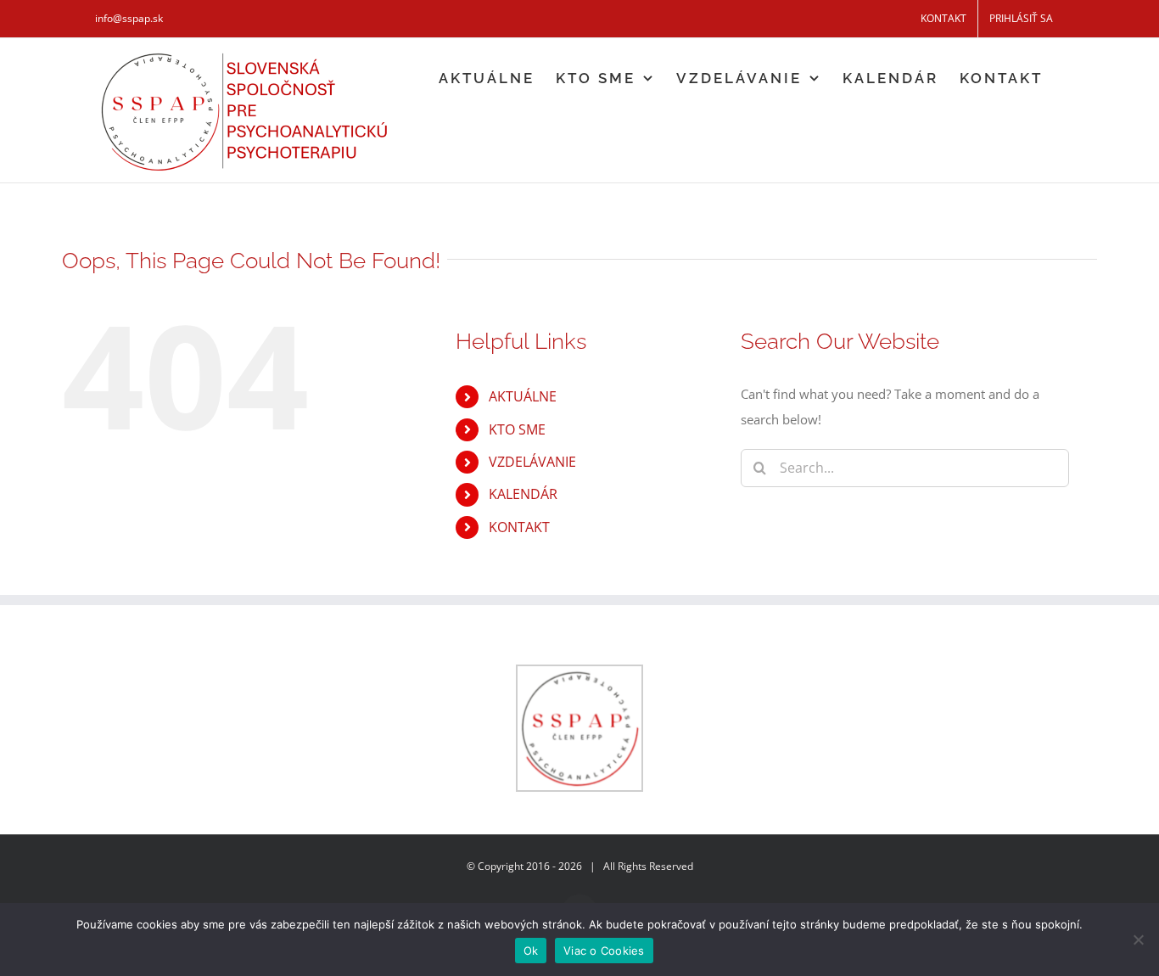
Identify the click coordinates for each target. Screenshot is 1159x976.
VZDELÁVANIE (532, 461)
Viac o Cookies (604, 950)
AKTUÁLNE (523, 396)
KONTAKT (519, 527)
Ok (531, 950)
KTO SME (517, 429)
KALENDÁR (523, 494)
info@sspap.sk (129, 18)
